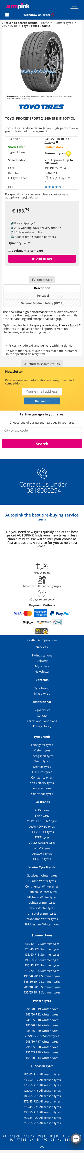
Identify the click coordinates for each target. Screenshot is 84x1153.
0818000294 (43, 490)
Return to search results (21, 23)
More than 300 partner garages (42, 586)
